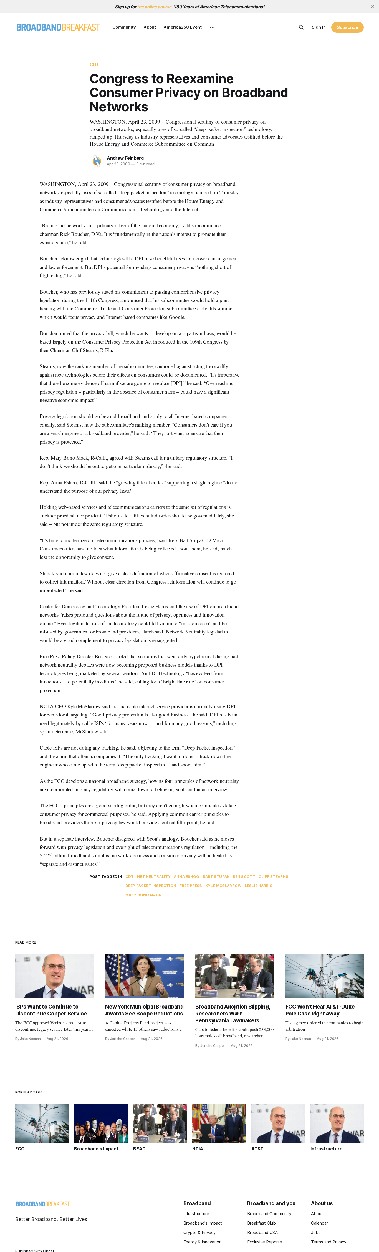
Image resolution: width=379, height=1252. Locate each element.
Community (124, 27)
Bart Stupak (216, 876)
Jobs (316, 1232)
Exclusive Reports (264, 1242)
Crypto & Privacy (199, 1232)
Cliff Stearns (273, 876)
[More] (212, 27)
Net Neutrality (154, 876)
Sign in (319, 27)
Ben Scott (244, 876)
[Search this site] (301, 27)
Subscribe (347, 27)
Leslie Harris (258, 885)
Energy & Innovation (202, 1242)
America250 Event (183, 27)
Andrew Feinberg (125, 158)
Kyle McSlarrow (223, 885)
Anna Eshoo (186, 876)
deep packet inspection (150, 885)
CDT (94, 64)
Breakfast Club (261, 1223)
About (150, 27)
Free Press (191, 885)
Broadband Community (269, 1213)
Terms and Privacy (328, 1242)
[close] (372, 6)
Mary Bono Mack (143, 895)
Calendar (319, 1223)
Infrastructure (196, 1213)
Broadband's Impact (202, 1223)
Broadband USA (262, 1232)
